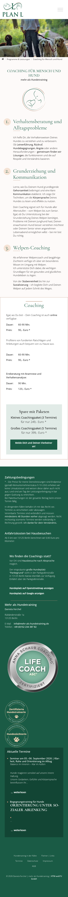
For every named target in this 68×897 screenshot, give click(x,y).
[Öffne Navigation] (60, 9)
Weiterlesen (20, 792)
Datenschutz (32, 861)
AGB (34, 866)
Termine (19, 861)
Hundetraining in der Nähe (25, 855)
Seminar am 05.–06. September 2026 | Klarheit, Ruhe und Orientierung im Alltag (35, 760)
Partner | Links (47, 855)
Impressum (48, 861)
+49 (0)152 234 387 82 (25, 626)
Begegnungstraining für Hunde (27, 801)
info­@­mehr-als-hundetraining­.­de (31, 623)
